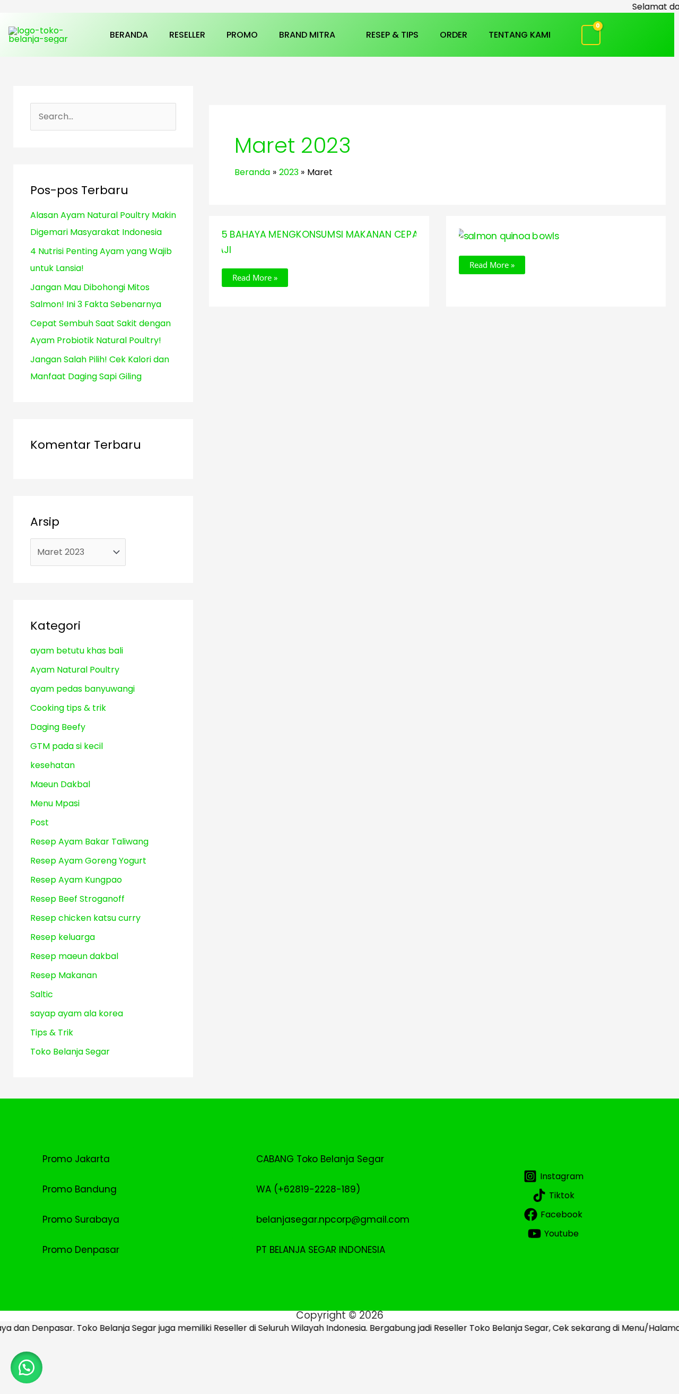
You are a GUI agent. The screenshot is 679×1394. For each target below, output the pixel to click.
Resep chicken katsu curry (85, 918)
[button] (340, 35)
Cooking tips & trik (68, 708)
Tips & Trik (51, 1032)
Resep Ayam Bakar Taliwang (89, 841)
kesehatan (52, 765)
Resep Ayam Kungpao (76, 880)
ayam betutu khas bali (76, 650)
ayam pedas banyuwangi (82, 689)
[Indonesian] (655, 27)
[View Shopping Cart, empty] (591, 35)
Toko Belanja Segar (70, 1052)
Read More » (254, 275)
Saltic (41, 994)
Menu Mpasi (55, 803)
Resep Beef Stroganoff (77, 899)
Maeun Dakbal (60, 784)
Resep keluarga (62, 937)
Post (39, 822)
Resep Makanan (63, 975)
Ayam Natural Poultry (74, 670)
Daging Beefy (57, 727)
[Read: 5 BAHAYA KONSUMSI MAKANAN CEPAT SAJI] (319, 242)
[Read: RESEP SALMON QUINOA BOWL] (506, 235)
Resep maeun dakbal (74, 956)
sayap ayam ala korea (76, 1013)
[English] (655, 41)
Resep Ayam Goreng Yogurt (88, 861)
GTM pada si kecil (66, 746)
